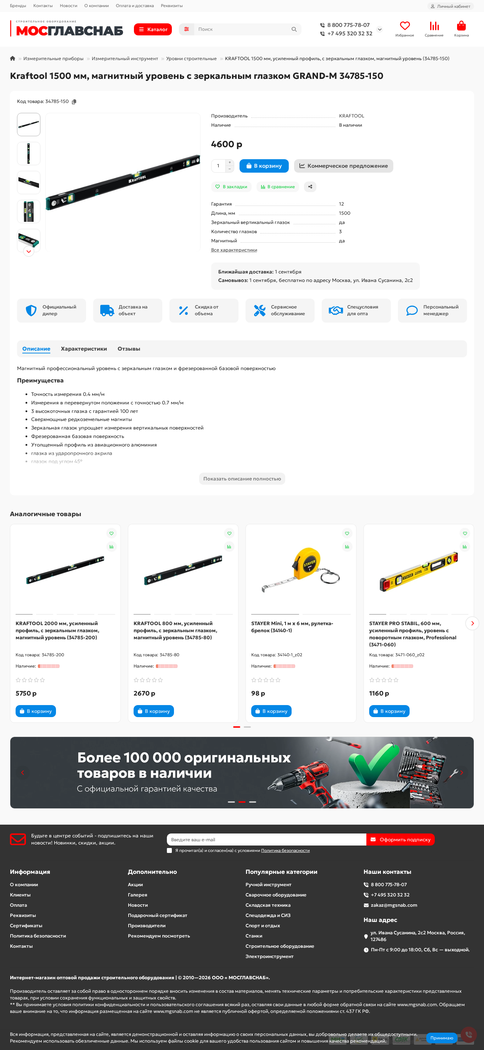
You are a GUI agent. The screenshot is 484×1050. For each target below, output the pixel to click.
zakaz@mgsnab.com (394, 905)
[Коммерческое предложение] (68, 711)
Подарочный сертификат (157, 915)
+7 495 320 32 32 (349, 33)
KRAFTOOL (351, 116)
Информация (30, 872)
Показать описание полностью (242, 478)
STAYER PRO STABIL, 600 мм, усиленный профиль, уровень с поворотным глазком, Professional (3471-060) (412, 634)
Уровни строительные (191, 59)
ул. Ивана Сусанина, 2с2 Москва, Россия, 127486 (418, 936)
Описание (36, 348)
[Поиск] (294, 29)
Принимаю (441, 1037)
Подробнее (400, 1041)
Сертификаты (26, 926)
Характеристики (84, 348)
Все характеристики (234, 250)
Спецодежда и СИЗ (268, 915)
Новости (68, 5)
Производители (146, 926)
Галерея (137, 895)
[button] (28, 114)
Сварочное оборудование (276, 895)
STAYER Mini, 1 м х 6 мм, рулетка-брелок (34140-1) (292, 627)
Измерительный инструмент (125, 59)
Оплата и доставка (135, 5)
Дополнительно (152, 872)
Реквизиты (172, 5)
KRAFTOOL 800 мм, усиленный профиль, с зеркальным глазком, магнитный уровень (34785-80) (175, 630)
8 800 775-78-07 (348, 25)
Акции (135, 885)
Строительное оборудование (280, 946)
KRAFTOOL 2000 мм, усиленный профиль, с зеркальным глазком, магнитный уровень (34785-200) (57, 630)
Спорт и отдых (263, 926)
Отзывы (129, 348)
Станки (254, 936)
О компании (96, 5)
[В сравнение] (111, 546)
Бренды (18, 5)
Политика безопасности (38, 936)
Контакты (43, 5)
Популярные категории (281, 872)
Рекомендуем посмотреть (159, 936)
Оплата (18, 905)
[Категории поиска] (186, 29)
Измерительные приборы (53, 59)
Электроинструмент (270, 956)
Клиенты (20, 895)
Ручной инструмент (269, 885)
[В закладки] (111, 533)
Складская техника (268, 905)
